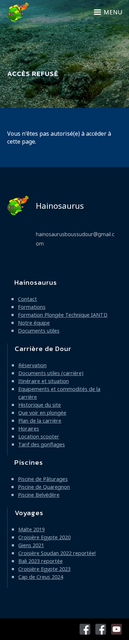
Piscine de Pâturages (43, 479)
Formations (32, 306)
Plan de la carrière (39, 420)
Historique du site (39, 404)
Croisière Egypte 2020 (44, 537)
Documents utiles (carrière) (50, 373)
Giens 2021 (31, 545)
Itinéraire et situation (43, 381)
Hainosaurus (60, 205)
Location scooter (38, 436)
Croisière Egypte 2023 (44, 568)
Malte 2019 (31, 529)
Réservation (32, 365)
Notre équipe (34, 322)
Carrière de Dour (43, 348)
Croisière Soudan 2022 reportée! (57, 553)
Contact (27, 299)
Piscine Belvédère (38, 494)
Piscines (28, 462)
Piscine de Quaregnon (44, 486)
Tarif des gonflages (41, 444)
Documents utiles (38, 330)
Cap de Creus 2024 (40, 576)
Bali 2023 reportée (40, 561)
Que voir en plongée (42, 412)
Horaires (28, 428)
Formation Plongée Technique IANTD (63, 314)
